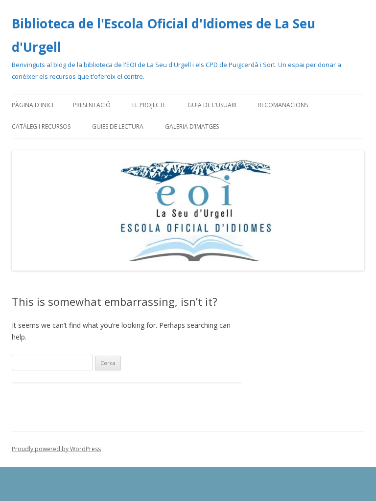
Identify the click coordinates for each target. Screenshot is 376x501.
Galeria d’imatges (192, 126)
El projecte (149, 105)
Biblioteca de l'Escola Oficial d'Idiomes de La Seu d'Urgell (163, 35)
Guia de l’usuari (212, 105)
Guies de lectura (117, 126)
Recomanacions (283, 105)
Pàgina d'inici (32, 105)
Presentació (92, 105)
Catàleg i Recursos (41, 126)
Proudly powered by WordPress (56, 449)
